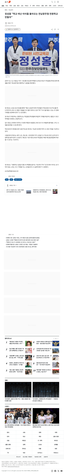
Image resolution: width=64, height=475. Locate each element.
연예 (6, 380)
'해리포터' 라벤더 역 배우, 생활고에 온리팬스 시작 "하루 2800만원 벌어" (16, 343)
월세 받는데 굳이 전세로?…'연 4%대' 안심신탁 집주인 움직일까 (43, 364)
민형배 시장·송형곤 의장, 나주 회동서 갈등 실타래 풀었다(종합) (23, 238)
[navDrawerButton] (58, 2)
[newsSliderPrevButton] (54, 338)
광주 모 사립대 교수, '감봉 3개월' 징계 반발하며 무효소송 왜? (15, 191)
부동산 (24, 440)
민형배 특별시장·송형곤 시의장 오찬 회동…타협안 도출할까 (22, 244)
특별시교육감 (18, 179)
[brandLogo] (8, 1)
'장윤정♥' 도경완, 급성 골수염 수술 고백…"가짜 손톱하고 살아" (16, 357)
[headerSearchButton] (52, 2)
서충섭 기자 (10, 23)
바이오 (56, 440)
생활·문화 (8, 444)
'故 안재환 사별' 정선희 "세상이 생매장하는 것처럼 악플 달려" (16, 350)
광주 (11, 179)
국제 (56, 432)
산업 (8, 440)
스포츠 (7, 406)
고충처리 (46, 457)
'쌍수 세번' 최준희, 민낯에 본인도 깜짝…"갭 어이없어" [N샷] (16, 371)
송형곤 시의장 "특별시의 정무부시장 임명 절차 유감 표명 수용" (22, 240)
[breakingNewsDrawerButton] (55, 2)
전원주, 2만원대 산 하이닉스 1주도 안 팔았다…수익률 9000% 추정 (16, 364)
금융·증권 (56, 436)
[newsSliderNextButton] (57, 338)
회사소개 (18, 457)
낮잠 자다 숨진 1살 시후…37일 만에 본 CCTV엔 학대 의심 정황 (44, 357)
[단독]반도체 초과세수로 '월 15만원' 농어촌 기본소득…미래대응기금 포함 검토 (43, 350)
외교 (24, 436)
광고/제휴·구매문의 (27, 457)
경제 (40, 432)
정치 (8, 432)
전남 (7, 179)
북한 (40, 436)
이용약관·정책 (37, 457)
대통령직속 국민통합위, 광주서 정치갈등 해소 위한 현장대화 (42, 191)
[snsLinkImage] (52, 471)
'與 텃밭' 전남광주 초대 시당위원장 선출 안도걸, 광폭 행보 (21, 247)
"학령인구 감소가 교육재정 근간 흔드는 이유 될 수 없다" (20, 242)
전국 (6, 10)
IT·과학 (40, 440)
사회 (24, 432)
